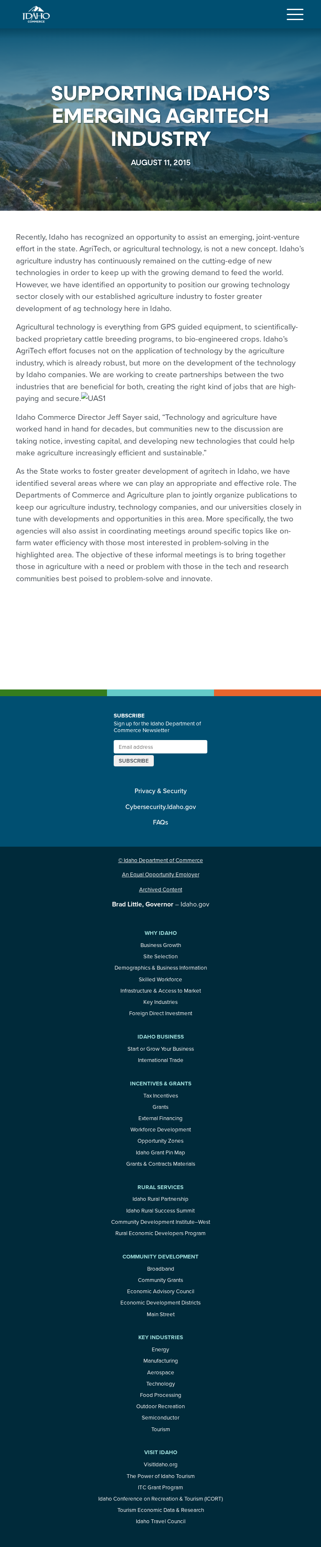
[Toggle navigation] (295, 14)
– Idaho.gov (160, 904)
